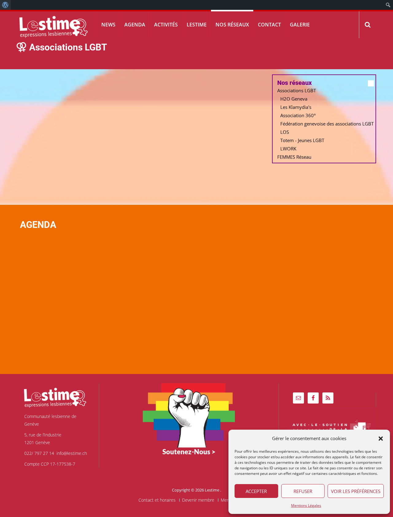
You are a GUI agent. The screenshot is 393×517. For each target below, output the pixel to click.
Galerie (300, 24)
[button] (381, 438)
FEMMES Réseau (294, 157)
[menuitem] (5, 5)
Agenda (134, 24)
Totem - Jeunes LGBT (302, 140)
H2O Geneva (293, 99)
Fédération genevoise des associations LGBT (327, 124)
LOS (284, 132)
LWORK (288, 148)
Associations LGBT (296, 90)
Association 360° (298, 115)
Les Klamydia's (295, 107)
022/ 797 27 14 (39, 453)
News (108, 24)
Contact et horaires (157, 500)
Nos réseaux (232, 24)
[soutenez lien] (189, 415)
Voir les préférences (355, 491)
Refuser (303, 491)
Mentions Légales (306, 505)
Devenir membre (198, 500)
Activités (166, 24)
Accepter (256, 491)
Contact (269, 24)
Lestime (197, 24)
